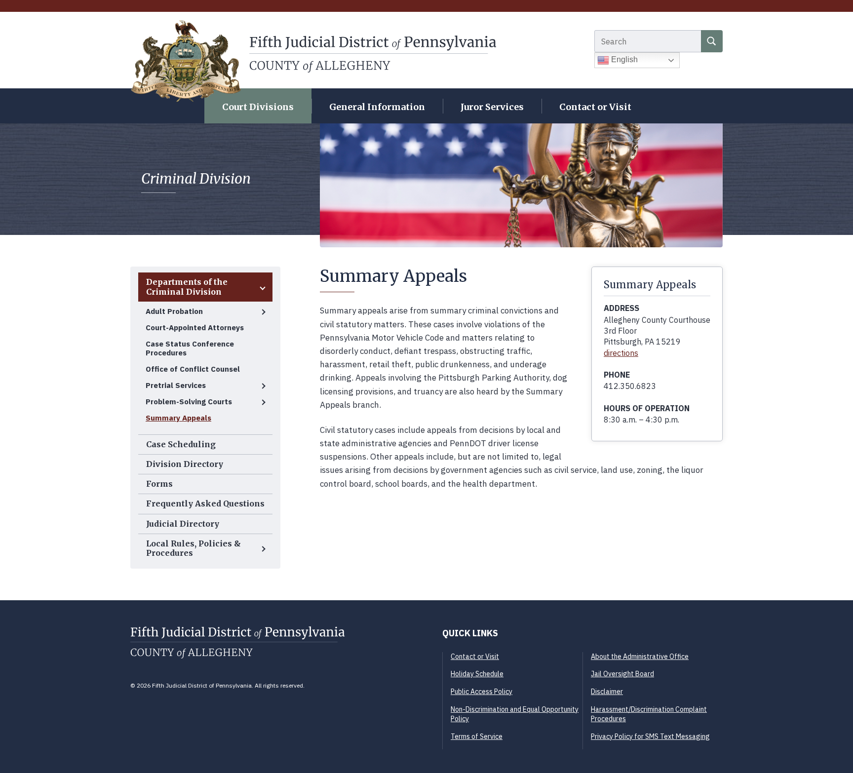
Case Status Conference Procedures (190, 348)
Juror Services (492, 107)
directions (621, 353)
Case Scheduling (181, 444)
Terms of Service (477, 736)
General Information (377, 107)
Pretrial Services (176, 385)
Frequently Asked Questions (205, 503)
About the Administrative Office (640, 656)
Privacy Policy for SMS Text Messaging (650, 736)
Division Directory (184, 464)
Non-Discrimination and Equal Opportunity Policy (515, 714)
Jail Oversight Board (622, 673)
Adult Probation (174, 311)
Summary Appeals (178, 418)
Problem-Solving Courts (189, 401)
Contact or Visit (595, 107)
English (623, 59)
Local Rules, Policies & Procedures (193, 548)
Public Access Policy (481, 691)
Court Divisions (258, 107)
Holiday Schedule (477, 673)
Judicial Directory (182, 524)
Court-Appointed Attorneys (195, 327)
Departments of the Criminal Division (187, 286)
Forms (159, 484)
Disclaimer (607, 691)
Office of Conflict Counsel (193, 369)
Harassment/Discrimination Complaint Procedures (649, 714)
